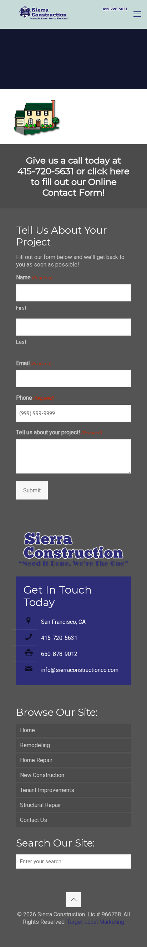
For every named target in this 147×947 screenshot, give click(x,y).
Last (21, 342)
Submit (32, 490)
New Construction (42, 775)
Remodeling (35, 745)
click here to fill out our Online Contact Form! (80, 182)
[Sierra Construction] (73, 14)
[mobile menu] (137, 14)
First (21, 308)
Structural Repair (40, 805)
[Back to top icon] (73, 899)
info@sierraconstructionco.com (79, 670)
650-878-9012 (59, 654)
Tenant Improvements (47, 790)
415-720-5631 (59, 638)
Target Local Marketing (95, 921)
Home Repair (36, 760)
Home (27, 730)
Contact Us (33, 820)
